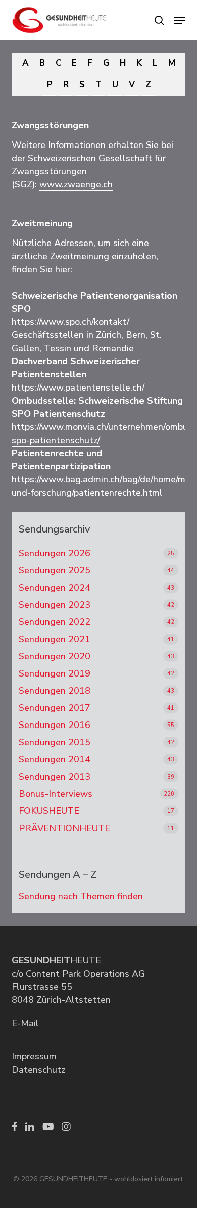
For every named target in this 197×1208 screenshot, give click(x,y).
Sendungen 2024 (54, 588)
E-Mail (25, 1023)
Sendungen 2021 (54, 639)
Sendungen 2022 (54, 622)
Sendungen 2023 (54, 605)
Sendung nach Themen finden (81, 896)
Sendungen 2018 (54, 691)
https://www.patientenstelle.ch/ (78, 387)
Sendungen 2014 (54, 759)
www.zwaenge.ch (76, 184)
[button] (179, 20)
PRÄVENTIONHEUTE (64, 828)
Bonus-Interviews (55, 794)
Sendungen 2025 (54, 570)
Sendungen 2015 (54, 742)
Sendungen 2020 (54, 656)
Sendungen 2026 (54, 553)
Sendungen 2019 (54, 673)
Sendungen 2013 (54, 776)
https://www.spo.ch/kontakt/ (70, 322)
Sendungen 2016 (54, 725)
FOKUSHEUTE (49, 811)
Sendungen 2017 (54, 708)
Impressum (34, 1056)
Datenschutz (38, 1070)
